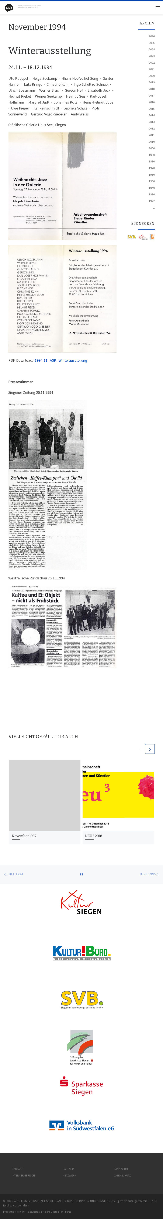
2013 (152, 122)
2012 (152, 128)
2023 (152, 56)
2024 (152, 49)
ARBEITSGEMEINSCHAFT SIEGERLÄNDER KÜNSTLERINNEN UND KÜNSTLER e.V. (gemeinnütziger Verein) (81, 1201)
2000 (152, 148)
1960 (152, 174)
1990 (152, 155)
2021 (152, 69)
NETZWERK (69, 1175)
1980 (152, 161)
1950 (152, 181)
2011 (152, 135)
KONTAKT (17, 1169)
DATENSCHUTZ (122, 1175)
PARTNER (68, 1169)
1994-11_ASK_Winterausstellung (61, 360)
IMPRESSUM (121, 1169)
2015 (152, 109)
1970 (152, 168)
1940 (152, 188)
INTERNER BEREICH (23, 1175)
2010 (152, 142)
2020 (152, 76)
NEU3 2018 (93, 836)
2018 (152, 89)
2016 (152, 102)
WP (23, 1211)
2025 (152, 43)
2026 (152, 36)
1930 (152, 194)
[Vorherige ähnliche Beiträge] (140, 749)
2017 (152, 95)
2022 (152, 62)
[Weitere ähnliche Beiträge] (150, 749)
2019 (152, 82)
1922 (152, 201)
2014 (152, 115)
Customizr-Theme (61, 1211)
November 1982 (24, 836)
